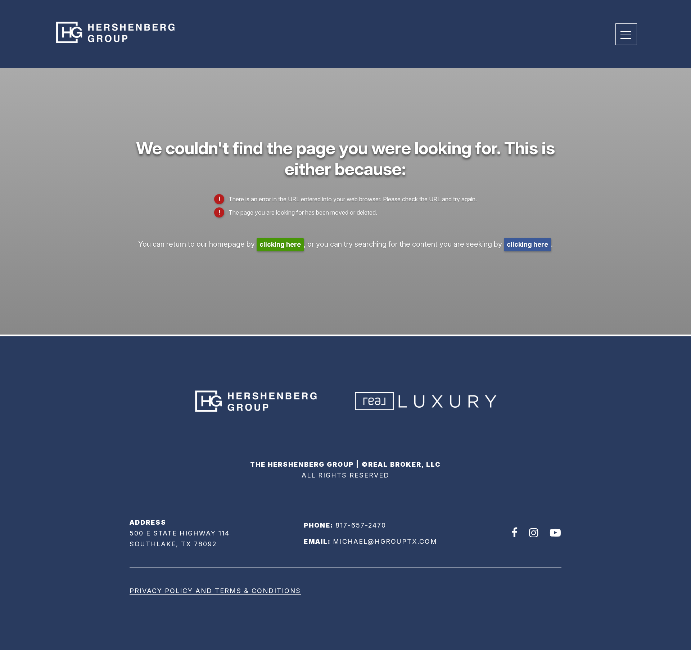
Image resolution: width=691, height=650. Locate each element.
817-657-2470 (360, 525)
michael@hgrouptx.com (385, 541)
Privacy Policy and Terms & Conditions (215, 591)
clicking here (280, 244)
